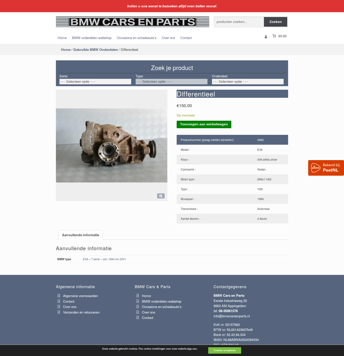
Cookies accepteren (225, 350)
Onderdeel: (220, 75)
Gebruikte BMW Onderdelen (95, 49)
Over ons (168, 37)
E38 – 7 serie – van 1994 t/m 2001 (104, 259)
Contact (186, 37)
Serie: (63, 75)
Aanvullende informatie (80, 234)
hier (189, 348)
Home (62, 37)
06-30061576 (228, 310)
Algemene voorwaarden (80, 295)
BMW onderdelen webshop (91, 37)
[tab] (80, 234)
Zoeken (275, 22)
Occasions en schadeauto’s (136, 37)
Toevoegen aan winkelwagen (204, 124)
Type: (140, 75)
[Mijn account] (265, 36)
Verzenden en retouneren (81, 312)
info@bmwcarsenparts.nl (232, 315)
